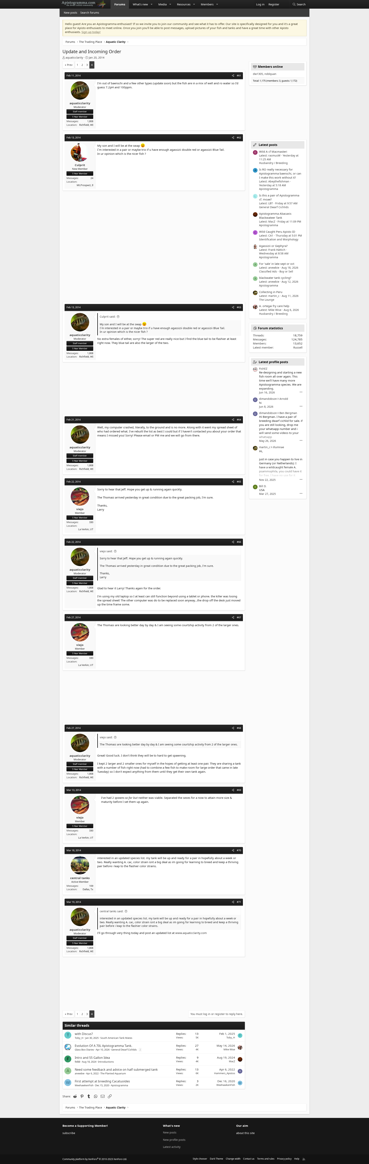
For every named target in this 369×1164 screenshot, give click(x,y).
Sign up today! (91, 32)
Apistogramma (119, 1085)
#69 (239, 790)
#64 (239, 419)
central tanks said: (111, 911)
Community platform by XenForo (94, 1159)
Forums (119, 4)
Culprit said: (108, 316)
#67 (239, 617)
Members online (270, 67)
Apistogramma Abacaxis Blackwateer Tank (275, 215)
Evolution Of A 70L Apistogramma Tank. (103, 1046)
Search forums (89, 12)
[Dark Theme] (285, 4)
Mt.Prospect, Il (85, 185)
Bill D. (262, 486)
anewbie (79, 1073)
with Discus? (84, 1034)
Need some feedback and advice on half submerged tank (116, 1069)
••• (301, 392)
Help (296, 1158)
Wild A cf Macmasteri (273, 151)
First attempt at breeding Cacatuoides (102, 1081)
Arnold (283, 399)
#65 (239, 481)
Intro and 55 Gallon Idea (92, 1058)
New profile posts (174, 1140)
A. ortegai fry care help (274, 306)
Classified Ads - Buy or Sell (276, 271)
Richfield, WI (86, 125)
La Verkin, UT (85, 529)
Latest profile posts (273, 362)
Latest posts (268, 145)
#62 (239, 137)
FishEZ (263, 368)
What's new (140, 4)
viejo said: (106, 551)
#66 (239, 542)
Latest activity (171, 1147)
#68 (239, 728)
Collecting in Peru (270, 292)
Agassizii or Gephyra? (273, 246)
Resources (183, 4)
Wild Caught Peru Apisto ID (277, 231)
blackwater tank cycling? (275, 278)
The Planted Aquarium (113, 1073)
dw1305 (258, 74)
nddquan (270, 74)
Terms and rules (265, 1158)
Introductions (106, 1061)
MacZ (232, 1061)
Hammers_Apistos (224, 1073)
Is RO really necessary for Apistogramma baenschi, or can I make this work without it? (280, 173)
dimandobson (268, 399)
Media (162, 4)
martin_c (264, 447)
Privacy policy (284, 1158)
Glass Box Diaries (84, 1049)
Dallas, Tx (88, 889)
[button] (152, 4)
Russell (298, 347)
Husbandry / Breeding (273, 163)
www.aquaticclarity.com (191, 933)
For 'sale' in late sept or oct (276, 264)
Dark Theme (216, 1158)
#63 (239, 307)
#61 (239, 75)
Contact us (248, 1158)
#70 (239, 850)
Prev (69, 65)
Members (207, 4)
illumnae (278, 447)
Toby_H (79, 1038)
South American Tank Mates (116, 1038)
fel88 (77, 1061)
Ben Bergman (288, 413)
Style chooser (200, 1158)
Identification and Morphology (278, 239)
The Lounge (266, 299)
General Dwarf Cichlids (124, 1049)
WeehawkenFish (84, 1085)
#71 (239, 902)
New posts (70, 12)
